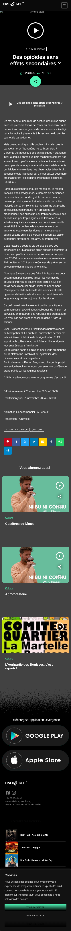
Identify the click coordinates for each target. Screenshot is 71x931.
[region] (35, 900)
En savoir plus (35, 915)
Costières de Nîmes (20, 524)
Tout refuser (35, 924)
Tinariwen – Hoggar (30, 847)
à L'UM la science (35, 48)
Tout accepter (35, 907)
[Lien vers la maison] (13, 5)
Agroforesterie (16, 594)
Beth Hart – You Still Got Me (34, 835)
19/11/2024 (28, 73)
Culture (37, 430)
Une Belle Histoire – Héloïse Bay (36, 860)
